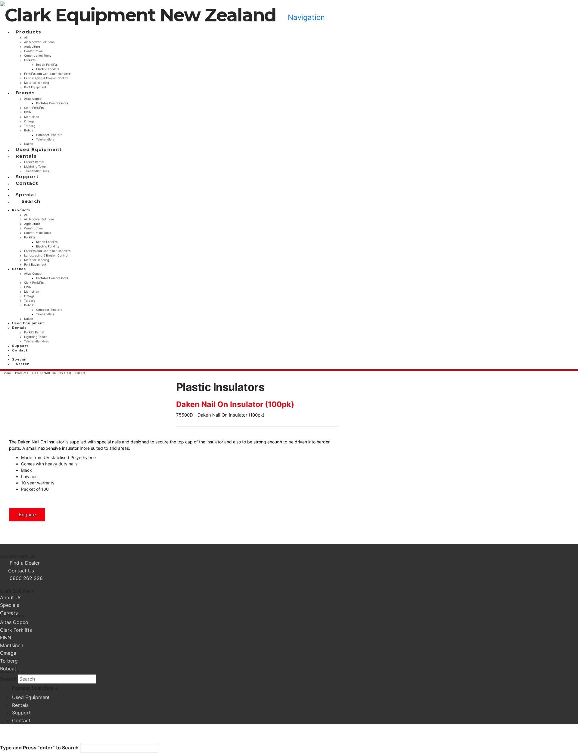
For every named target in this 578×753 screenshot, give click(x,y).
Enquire (27, 515)
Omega (8, 653)
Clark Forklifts (16, 630)
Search (8, 679)
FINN (5, 638)
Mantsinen (11, 645)
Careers (9, 613)
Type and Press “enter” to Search (39, 748)
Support (21, 713)
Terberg (9, 661)
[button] (302, 17)
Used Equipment (31, 697)
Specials (9, 605)
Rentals (20, 705)
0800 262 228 (26, 578)
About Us (10, 597)
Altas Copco (14, 622)
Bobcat (8, 669)
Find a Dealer (25, 563)
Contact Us (20, 571)
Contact (21, 720)
